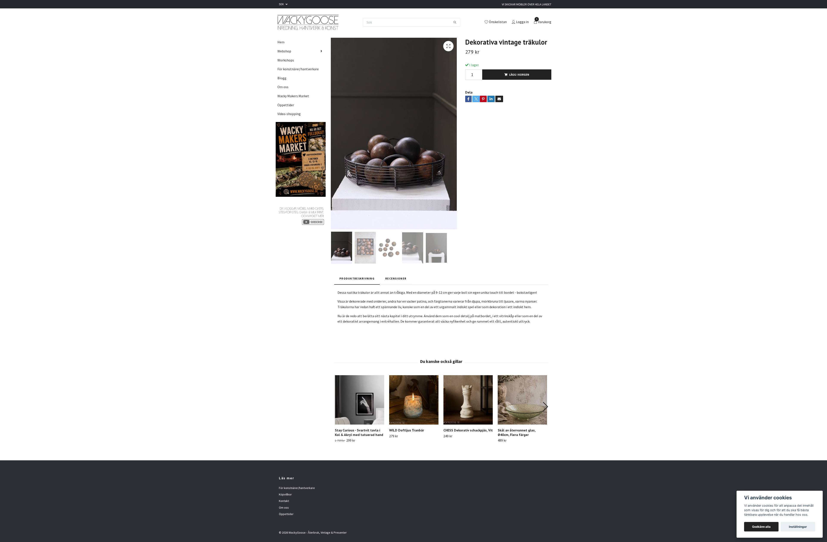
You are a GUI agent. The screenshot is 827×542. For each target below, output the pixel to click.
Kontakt (284, 501)
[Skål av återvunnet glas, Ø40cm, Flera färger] (522, 400)
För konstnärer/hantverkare (298, 69)
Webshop (284, 51)
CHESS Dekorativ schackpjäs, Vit (468, 430)
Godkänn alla (761, 526)
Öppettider (285, 105)
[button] (545, 406)
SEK (281, 4)
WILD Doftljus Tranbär (406, 430)
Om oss (282, 87)
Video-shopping (289, 114)
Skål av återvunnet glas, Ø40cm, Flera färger (516, 432)
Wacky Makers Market (293, 96)
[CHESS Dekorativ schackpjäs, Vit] (468, 400)
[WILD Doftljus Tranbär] (413, 400)
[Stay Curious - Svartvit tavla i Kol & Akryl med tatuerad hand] (359, 400)
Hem (280, 42)
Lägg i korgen (519, 74)
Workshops (285, 60)
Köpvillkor (285, 494)
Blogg (281, 78)
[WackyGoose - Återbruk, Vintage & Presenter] (308, 22)
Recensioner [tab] (395, 278)
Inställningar (798, 526)
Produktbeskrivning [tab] (357, 278)
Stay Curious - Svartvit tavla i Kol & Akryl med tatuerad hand (359, 432)
